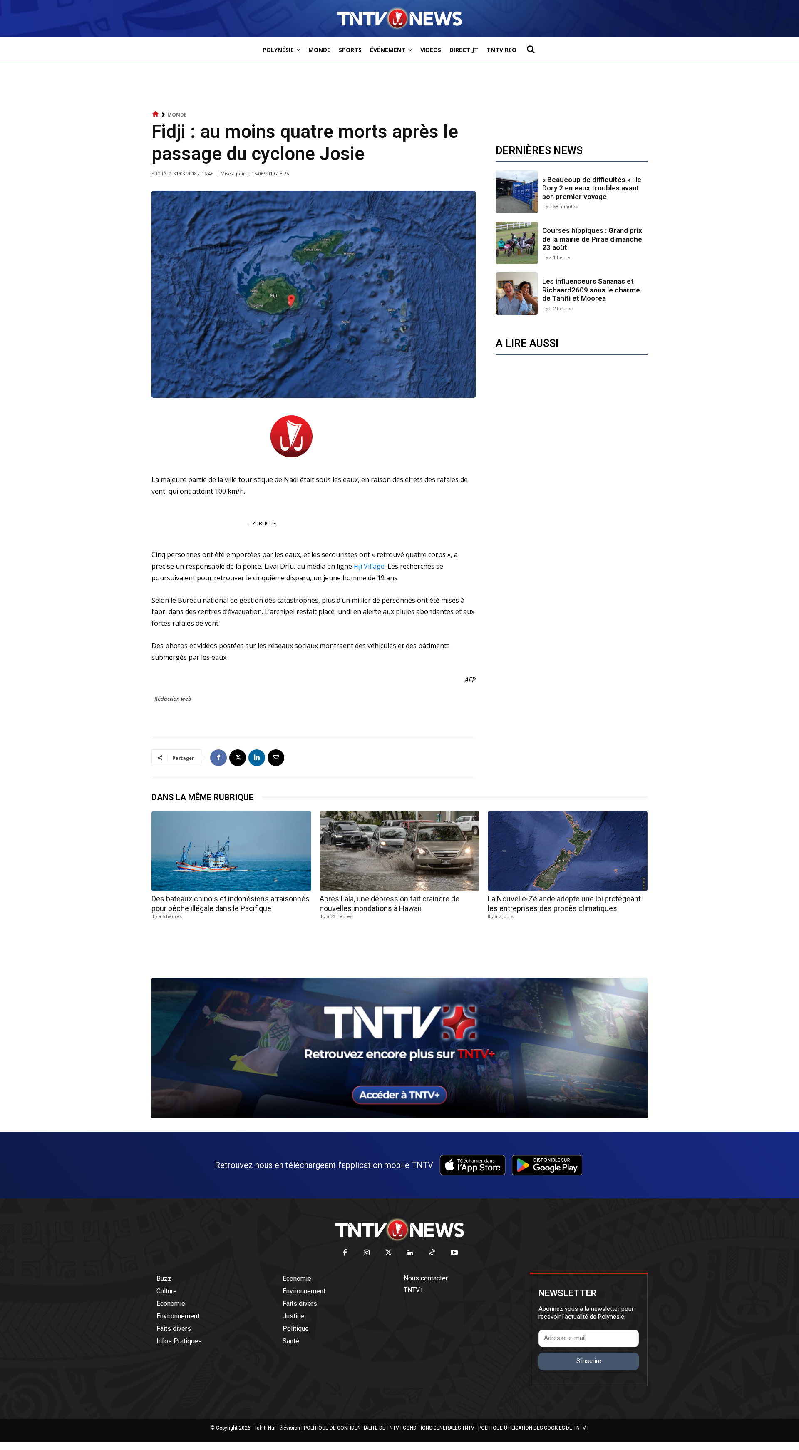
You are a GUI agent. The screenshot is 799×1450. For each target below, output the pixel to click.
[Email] (276, 757)
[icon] (155, 114)
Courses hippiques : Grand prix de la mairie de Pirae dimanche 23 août (592, 239)
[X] (237, 757)
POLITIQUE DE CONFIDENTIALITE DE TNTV (351, 1428)
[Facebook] (218, 757)
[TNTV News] (399, 1229)
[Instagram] (367, 1253)
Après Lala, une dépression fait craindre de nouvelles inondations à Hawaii (389, 903)
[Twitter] (389, 1253)
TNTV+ (414, 1290)
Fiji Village (369, 566)
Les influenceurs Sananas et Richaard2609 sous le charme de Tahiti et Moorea (591, 289)
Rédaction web (172, 698)
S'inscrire (588, 1361)
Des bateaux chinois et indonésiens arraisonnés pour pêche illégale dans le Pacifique (230, 903)
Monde (177, 114)
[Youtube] (454, 1253)
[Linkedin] (256, 757)
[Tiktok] (433, 1253)
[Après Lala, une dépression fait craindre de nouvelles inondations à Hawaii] (399, 851)
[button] (531, 49)
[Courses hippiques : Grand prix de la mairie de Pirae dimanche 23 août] (517, 243)
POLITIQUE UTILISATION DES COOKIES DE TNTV (532, 1428)
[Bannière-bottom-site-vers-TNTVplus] (399, 1115)
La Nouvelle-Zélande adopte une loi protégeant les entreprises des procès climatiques (564, 903)
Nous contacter (426, 1278)
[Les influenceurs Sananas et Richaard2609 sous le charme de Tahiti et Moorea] (517, 293)
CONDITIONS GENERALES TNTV (438, 1428)
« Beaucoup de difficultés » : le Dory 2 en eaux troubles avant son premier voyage (591, 188)
